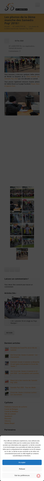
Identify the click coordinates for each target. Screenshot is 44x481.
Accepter (22, 462)
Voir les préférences (22, 475)
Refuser (22, 469)
